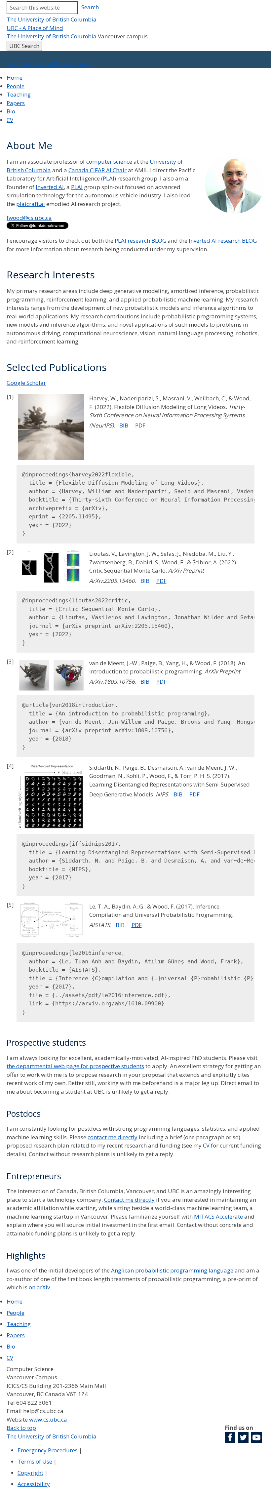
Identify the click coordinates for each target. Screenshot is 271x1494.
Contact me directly (129, 1199)
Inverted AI (50, 187)
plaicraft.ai (30, 204)
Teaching (19, 94)
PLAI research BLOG (140, 240)
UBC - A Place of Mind (35, 28)
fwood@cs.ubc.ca (29, 218)
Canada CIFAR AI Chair (97, 170)
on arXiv (39, 1287)
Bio (11, 111)
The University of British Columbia (52, 19)
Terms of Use (35, 1461)
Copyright (30, 1472)
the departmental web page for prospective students (75, 1066)
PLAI (108, 178)
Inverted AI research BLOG (223, 240)
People (15, 86)
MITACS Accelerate (218, 1216)
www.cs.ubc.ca (48, 1419)
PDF (140, 425)
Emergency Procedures (48, 1450)
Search (90, 7)
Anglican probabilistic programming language (172, 1270)
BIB (123, 425)
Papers (16, 103)
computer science (109, 161)
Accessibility (34, 1484)
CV (10, 120)
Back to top (21, 1428)
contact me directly (112, 1137)
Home (14, 77)
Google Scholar (26, 382)
